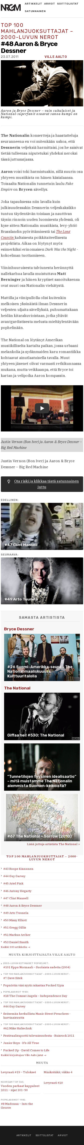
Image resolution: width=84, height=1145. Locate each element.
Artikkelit (33, 3)
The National (17, 688)
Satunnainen (35, 11)
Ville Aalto (56, 57)
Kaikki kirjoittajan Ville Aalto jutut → (23, 1055)
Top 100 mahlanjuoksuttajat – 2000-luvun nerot (37, 31)
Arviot (49, 3)
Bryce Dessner (19, 628)
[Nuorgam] (11, 7)
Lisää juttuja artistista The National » (53, 844)
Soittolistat (68, 3)
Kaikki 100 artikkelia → (15, 947)
